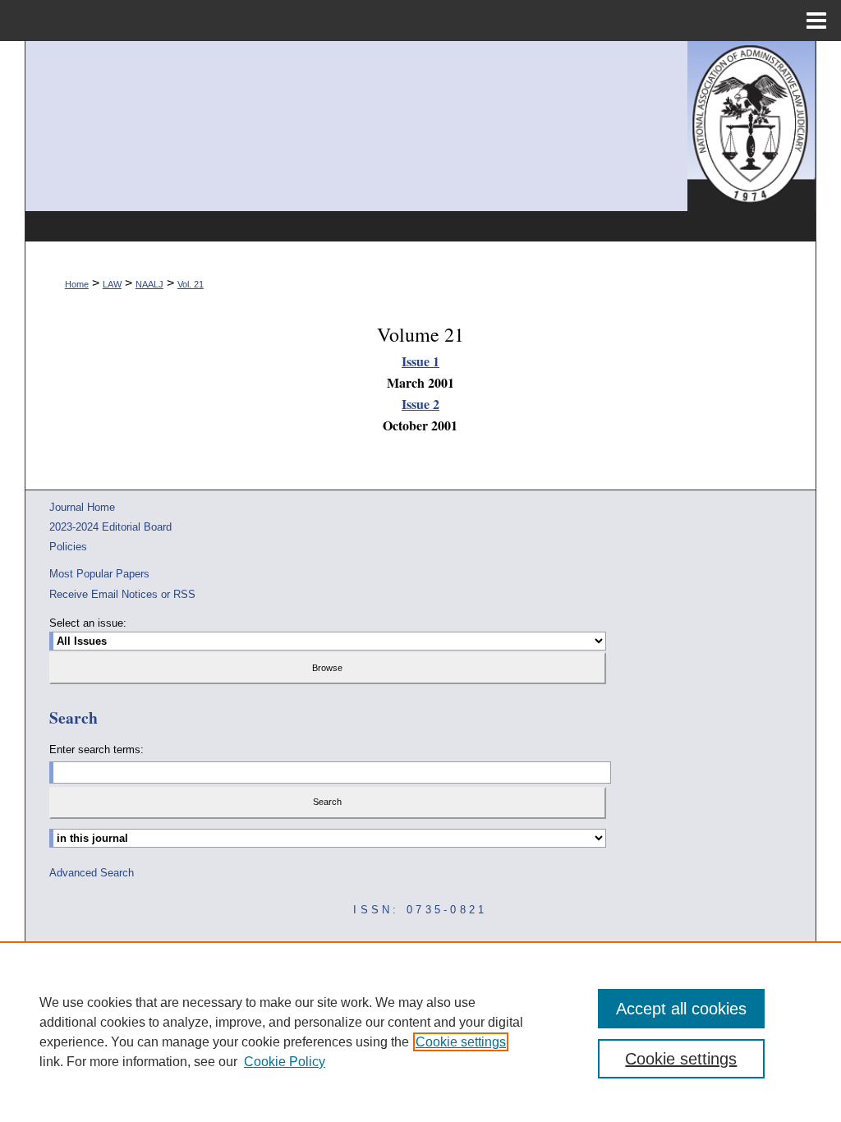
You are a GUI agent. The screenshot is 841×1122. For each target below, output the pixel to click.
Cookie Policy (284, 1062)
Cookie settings (461, 1042)
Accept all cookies (681, 1009)
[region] (420, 1031)
